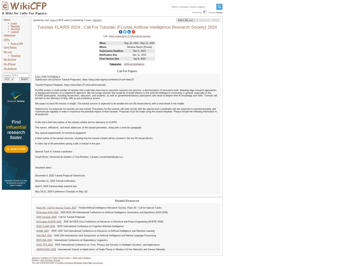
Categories (9, 35)
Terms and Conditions (81, 258)
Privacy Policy (64, 258)
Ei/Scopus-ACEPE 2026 (48, 221)
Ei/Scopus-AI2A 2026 (47, 212)
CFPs (7, 40)
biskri (53, 20)
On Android (10, 68)
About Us (36, 258)
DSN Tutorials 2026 (46, 217)
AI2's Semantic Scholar (50, 260)
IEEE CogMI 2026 (45, 226)
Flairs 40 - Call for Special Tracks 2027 (56, 207)
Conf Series (10, 47)
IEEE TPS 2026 (44, 244)
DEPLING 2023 (44, 240)
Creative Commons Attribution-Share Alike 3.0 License (79, 263)
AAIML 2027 (42, 231)
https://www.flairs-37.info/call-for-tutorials (130, 36)
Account (15, 29)
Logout (15, 31)
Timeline (15, 55)
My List (8, 52)
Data (55, 258)
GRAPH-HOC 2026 (46, 249)
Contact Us (46, 258)
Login (14, 23)
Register (15, 26)
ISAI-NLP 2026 (44, 235)
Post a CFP (17, 43)
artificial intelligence (134, 64)
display (97, 20)
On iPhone (9, 64)
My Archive (10, 59)
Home (7, 19)
